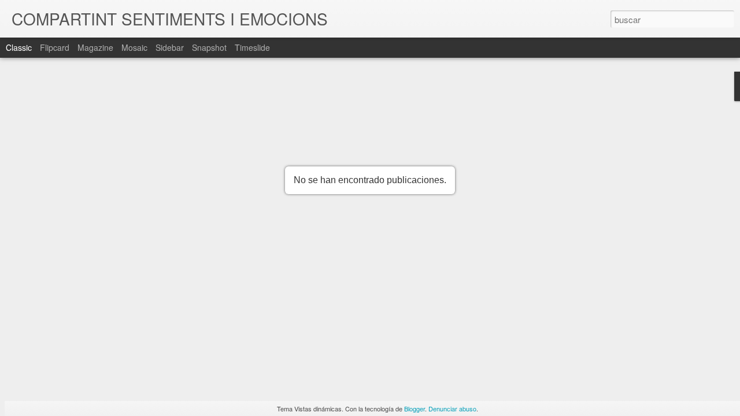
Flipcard (54, 47)
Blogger (414, 408)
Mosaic (134, 47)
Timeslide (252, 47)
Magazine (95, 47)
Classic (19, 47)
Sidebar (170, 47)
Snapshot (209, 47)
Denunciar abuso (452, 408)
